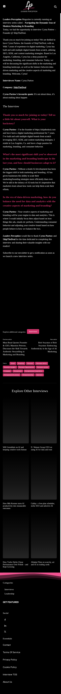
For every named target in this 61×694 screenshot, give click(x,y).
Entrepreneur (18, 371)
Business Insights (10, 367)
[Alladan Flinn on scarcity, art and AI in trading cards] (44, 535)
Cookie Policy (10, 667)
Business (30, 363)
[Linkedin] (5, 626)
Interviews (33, 331)
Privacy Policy (10, 659)
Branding (21, 363)
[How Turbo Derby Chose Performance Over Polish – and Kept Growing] (16, 535)
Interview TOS (10, 674)
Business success (42, 367)
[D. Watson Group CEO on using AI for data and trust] (44, 420)
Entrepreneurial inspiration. (34, 371)
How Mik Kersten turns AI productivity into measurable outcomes (14, 505)
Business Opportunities (26, 367)
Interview (40, 375)
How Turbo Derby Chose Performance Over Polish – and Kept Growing (15, 564)
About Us (7, 682)
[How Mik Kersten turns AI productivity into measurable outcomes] (16, 476)
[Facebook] (5, 620)
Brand (13, 363)
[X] (5, 632)
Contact (7, 645)
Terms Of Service (11, 652)
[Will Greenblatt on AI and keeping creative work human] (16, 420)
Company (7, 371)
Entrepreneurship (28, 375)
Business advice (41, 363)
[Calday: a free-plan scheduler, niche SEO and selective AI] (44, 476)
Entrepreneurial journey (11, 375)
